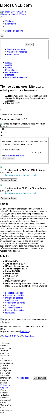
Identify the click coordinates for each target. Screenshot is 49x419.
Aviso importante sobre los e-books (21, 175)
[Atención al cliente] (14, 31)
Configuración (11, 300)
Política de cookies (14, 298)
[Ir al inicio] (13, 13)
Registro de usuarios (14, 310)
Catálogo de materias (17, 52)
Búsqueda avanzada (16, 49)
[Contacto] (25, 331)
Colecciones (13, 54)
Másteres (9, 75)
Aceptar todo (23, 378)
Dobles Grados (12, 72)
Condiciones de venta (15, 303)
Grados (8, 62)
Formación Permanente (16, 77)
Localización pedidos (14, 293)
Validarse (9, 21)
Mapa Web (10, 312)
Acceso (8, 65)
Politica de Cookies (5, 386)
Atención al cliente (13, 307)
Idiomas (8, 67)
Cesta (2, 17)
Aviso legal (10, 305)
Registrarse (10, 24)
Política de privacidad (15, 295)
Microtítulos (11, 70)
